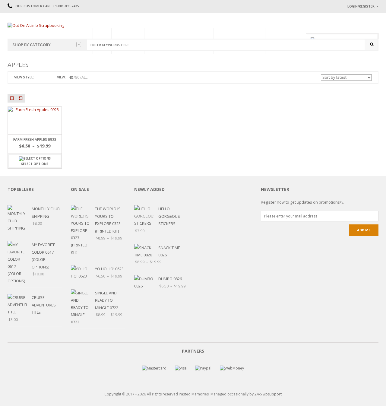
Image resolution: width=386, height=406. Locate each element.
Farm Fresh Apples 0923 (34, 139)
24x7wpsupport (268, 394)
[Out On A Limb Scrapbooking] (36, 25)
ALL (84, 77)
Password (357, 56)
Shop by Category (31, 44)
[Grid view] (12, 98)
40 (71, 77)
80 (77, 77)
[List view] (20, 98)
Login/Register (361, 6)
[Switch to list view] (46, 77)
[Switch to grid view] (39, 77)
